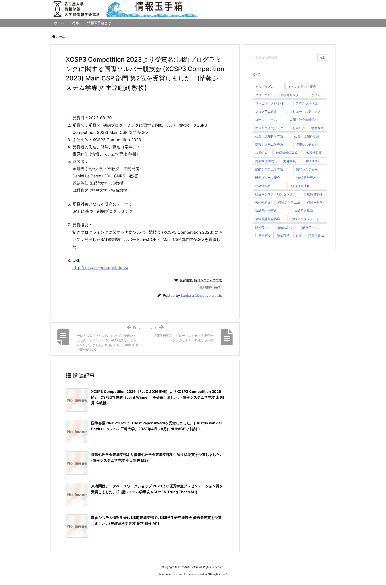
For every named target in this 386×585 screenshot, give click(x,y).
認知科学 (283, 235)
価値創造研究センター (270, 128)
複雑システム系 (289, 202)
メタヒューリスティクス (303, 111)
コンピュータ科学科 (269, 103)
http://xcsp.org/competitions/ (100, 267)
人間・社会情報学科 (304, 120)
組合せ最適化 (300, 186)
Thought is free (217, 574)
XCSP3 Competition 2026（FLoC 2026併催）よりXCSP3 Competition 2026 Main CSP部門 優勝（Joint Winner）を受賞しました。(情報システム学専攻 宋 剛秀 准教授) (157, 397)
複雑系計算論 (303, 211)
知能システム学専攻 (269, 169)
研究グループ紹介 (267, 177)
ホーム (60, 36)
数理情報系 (314, 153)
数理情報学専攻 (287, 153)
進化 (299, 235)
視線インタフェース (305, 219)
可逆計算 (299, 128)
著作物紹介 (263, 202)
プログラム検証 (307, 103)
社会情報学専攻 (305, 177)
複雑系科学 (315, 202)
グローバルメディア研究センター (278, 95)
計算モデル (263, 235)
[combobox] (289, 57)
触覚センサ (285, 227)
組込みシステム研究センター (275, 194)
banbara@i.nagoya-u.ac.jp (201, 295)
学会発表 (317, 128)
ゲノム (316, 95)
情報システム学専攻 (208, 280)
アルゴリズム (264, 86)
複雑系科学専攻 (266, 211)
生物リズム (313, 161)
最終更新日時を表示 (210, 287)
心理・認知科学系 (306, 136)
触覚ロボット (311, 227)
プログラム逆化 (266, 111)
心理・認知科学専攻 (269, 136)
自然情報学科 (313, 194)
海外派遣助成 (264, 161)
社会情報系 (263, 186)
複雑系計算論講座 (267, 219)
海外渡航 (289, 161)
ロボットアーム (266, 120)
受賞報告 (186, 280)
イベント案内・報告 (302, 86)
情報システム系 (307, 144)
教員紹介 (261, 153)
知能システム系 (307, 169)
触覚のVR (262, 227)
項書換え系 (316, 235)
